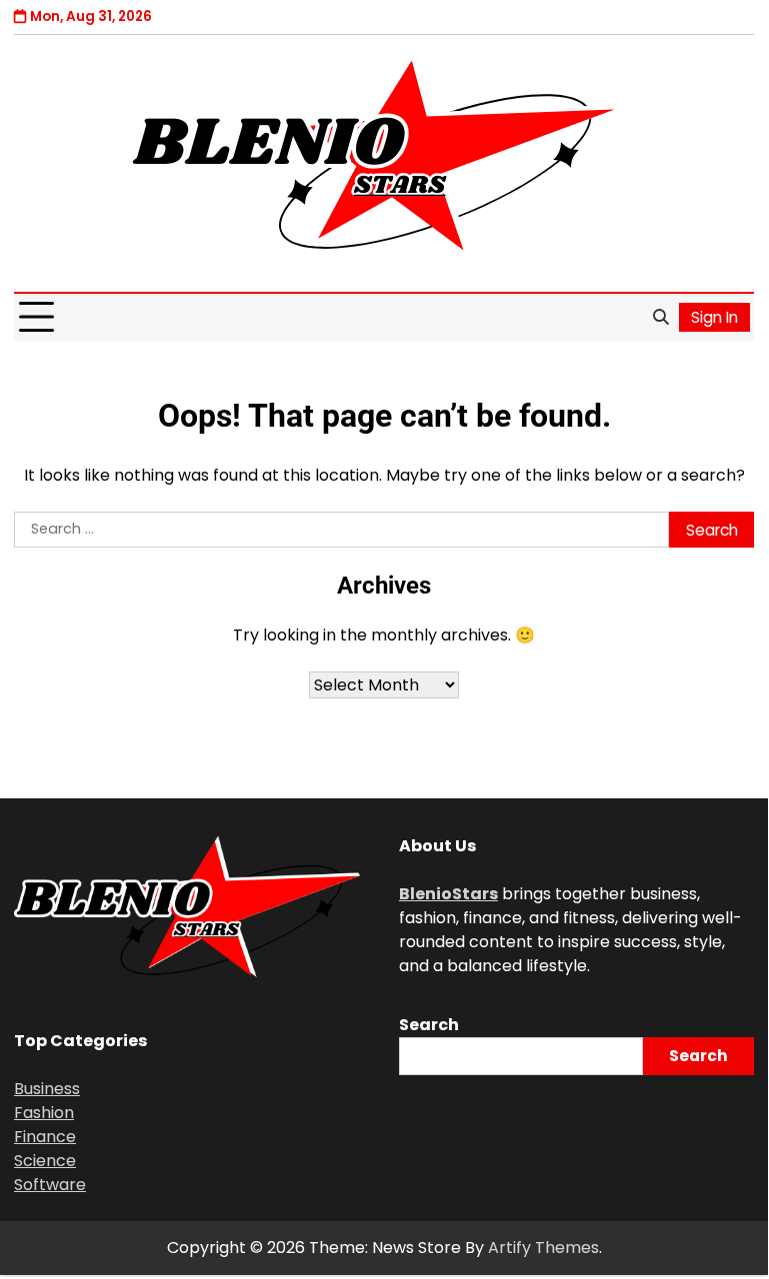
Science (45, 1160)
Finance (45, 1136)
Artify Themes (543, 1247)
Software (50, 1184)
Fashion (44, 1112)
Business (47, 1088)
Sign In (714, 317)
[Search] (660, 318)
